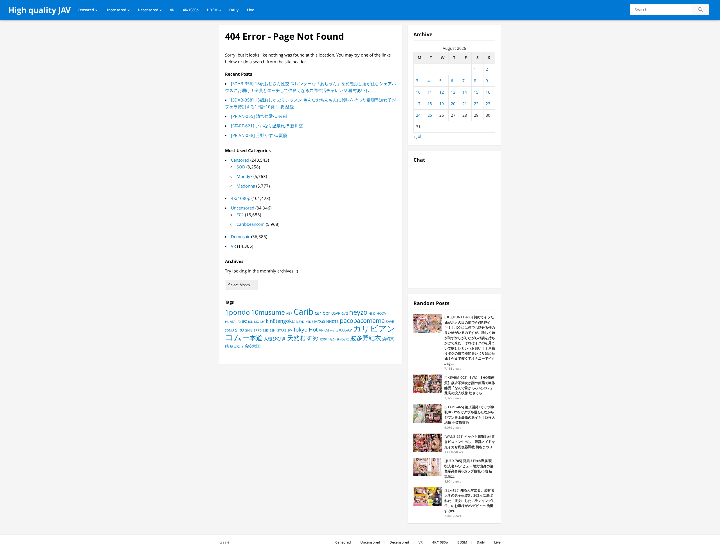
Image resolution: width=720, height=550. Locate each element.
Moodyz (244, 176)
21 (464, 103)
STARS (281, 330)
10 (418, 92)
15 (476, 92)
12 (441, 92)
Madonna (246, 186)
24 (418, 115)
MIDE (309, 321)
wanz (334, 330)
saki (226, 542)
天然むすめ (303, 338)
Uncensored (115, 9)
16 (488, 92)
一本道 (252, 337)
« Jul (417, 136)
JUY (262, 321)
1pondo (237, 312)
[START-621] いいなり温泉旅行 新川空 (267, 126)
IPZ (244, 321)
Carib (304, 311)
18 (430, 103)
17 (418, 103)
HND (372, 313)
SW (289, 330)
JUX (256, 321)
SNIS (249, 330)
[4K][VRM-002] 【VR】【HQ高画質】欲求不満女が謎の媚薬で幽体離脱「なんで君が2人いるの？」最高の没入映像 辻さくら (469, 385)
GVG (344, 313)
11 (430, 92)
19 (441, 103)
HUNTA (230, 322)
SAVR (390, 321)
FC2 (240, 214)
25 (430, 115)
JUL (250, 321)
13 (453, 92)
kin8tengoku (280, 320)
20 (453, 103)
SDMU (229, 330)
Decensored (148, 9)
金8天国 (253, 346)
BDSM (212, 9)
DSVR (335, 313)
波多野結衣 (365, 338)
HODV (381, 313)
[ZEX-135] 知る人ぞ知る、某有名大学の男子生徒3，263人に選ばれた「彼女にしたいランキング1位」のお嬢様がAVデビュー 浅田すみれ (469, 500)
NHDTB (332, 321)
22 (476, 103)
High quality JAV (39, 9)
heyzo (358, 312)
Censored (86, 9)
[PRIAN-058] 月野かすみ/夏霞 (259, 135)
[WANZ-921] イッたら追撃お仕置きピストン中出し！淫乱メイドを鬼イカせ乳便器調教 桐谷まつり (469, 441)
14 (464, 92)
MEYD (300, 321)
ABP (289, 313)
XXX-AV (345, 330)
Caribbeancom (251, 224)
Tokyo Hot (305, 329)
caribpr (322, 313)
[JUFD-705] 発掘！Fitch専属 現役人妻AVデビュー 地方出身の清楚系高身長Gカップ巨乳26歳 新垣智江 (468, 468)
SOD (241, 167)
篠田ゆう (237, 346)
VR (172, 9)
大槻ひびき (275, 338)
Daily (233, 9)
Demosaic (240, 236)
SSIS (266, 330)
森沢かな (343, 339)
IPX (239, 321)
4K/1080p (191, 9)
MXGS (319, 321)
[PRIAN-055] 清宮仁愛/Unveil (259, 116)
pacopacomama (362, 320)
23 (488, 103)
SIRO (239, 330)
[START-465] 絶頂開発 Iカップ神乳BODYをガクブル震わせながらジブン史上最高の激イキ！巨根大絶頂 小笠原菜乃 (469, 415)
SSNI (273, 330)
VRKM (324, 330)
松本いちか (328, 339)
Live (250, 9)
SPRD (258, 330)
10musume (268, 312)
